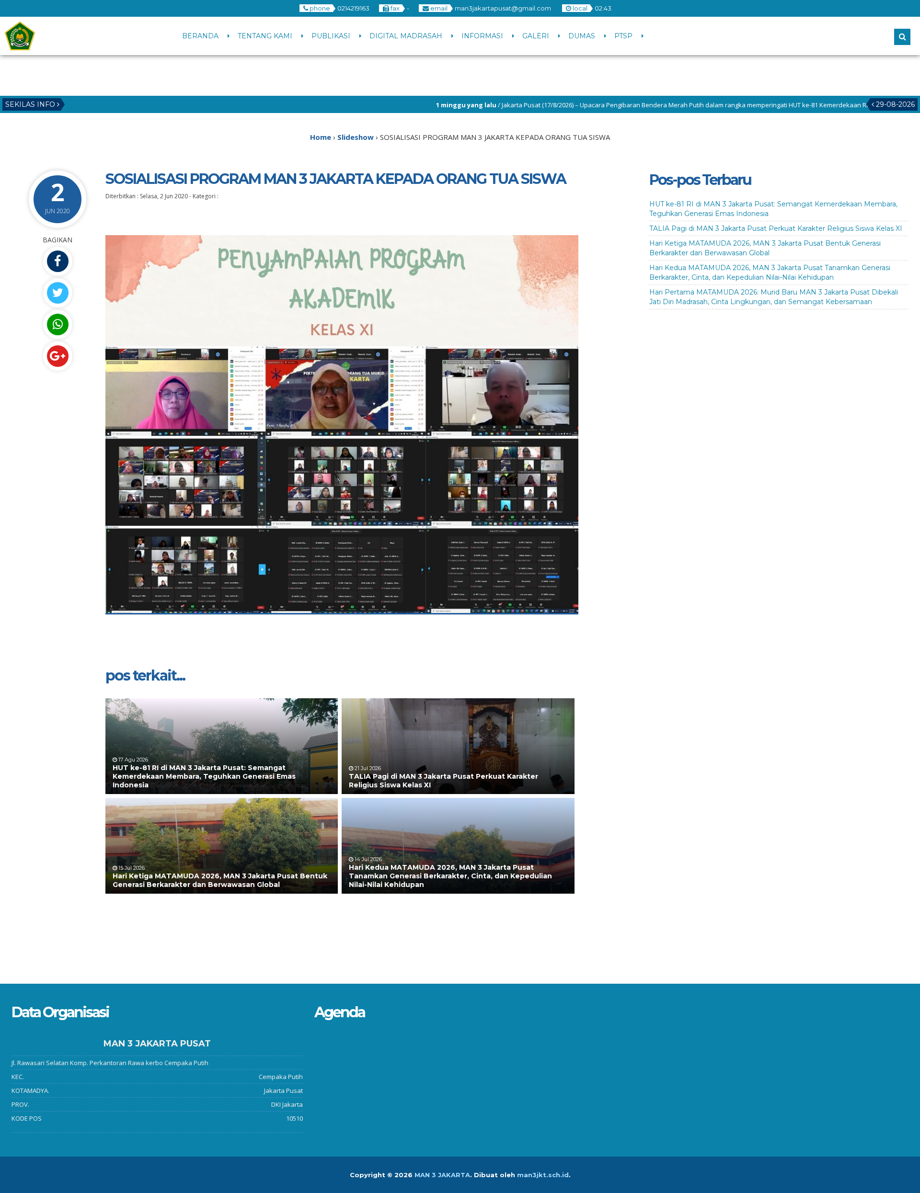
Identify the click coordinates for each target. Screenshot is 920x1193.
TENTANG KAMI (265, 36)
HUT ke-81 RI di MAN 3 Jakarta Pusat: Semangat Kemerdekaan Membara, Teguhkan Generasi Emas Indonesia (204, 776)
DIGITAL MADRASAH (405, 36)
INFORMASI (482, 36)
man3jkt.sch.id (543, 1175)
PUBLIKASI (330, 36)
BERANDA (200, 36)
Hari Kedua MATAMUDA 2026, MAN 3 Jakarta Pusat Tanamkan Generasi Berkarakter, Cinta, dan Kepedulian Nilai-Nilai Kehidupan (450, 876)
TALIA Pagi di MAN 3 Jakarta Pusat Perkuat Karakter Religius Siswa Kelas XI (775, 228)
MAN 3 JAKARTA (442, 1175)
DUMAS (581, 36)
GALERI (535, 36)
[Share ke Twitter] (57, 292)
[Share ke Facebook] (57, 261)
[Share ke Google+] (57, 356)
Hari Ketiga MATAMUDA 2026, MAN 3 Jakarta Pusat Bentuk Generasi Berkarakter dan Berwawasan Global (220, 880)
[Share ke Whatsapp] (57, 324)
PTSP (623, 36)
